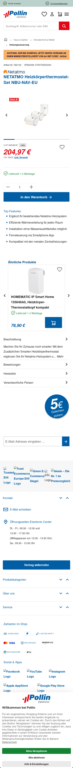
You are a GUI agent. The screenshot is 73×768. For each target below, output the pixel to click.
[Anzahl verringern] (8, 187)
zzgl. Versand (21, 157)
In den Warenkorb (34, 197)
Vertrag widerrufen (36, 565)
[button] (64, 497)
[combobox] (31, 26)
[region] (36, 117)
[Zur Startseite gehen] (15, 14)
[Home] (6, 39)
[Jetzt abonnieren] (65, 441)
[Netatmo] (36, 71)
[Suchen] (64, 26)
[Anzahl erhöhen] (31, 187)
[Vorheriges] (6, 115)
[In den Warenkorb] (53, 322)
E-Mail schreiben (20, 509)
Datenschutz (26, 449)
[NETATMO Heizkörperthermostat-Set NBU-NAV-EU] (36, 115)
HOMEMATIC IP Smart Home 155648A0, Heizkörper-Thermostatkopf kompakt (32, 302)
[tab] (36, 347)
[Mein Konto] (52, 14)
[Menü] (67, 14)
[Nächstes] (66, 115)
